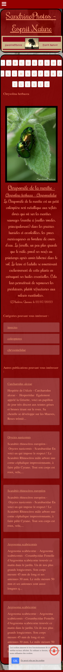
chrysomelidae (17, 350)
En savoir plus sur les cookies (32, 660)
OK (15, 660)
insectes (12, 327)
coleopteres (15, 338)
